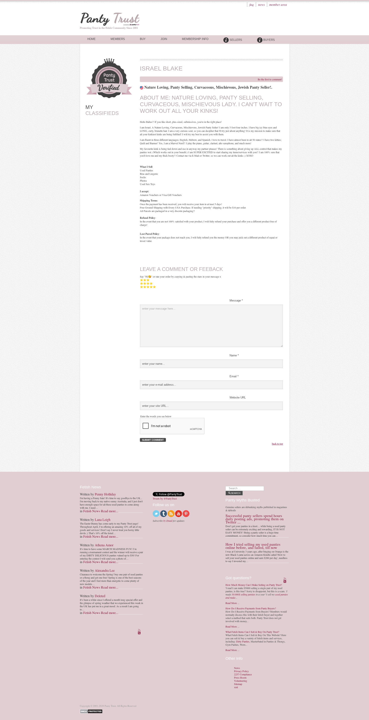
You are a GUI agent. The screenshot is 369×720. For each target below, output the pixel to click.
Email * (234, 376)
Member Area (278, 4)
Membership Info (195, 39)
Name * (234, 355)
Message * (236, 300)
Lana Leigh (102, 519)
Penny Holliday (105, 494)
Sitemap (238, 684)
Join (164, 39)
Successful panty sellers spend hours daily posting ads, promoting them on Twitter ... (255, 519)
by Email (168, 520)
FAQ (251, 4)
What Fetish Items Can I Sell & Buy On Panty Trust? (252, 631)
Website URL (238, 397)
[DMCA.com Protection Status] (92, 711)
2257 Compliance (243, 674)
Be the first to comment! (270, 79)
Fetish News (91, 511)
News (261, 4)
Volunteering (240, 680)
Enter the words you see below (155, 416)
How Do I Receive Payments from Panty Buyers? (251, 608)
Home (91, 39)
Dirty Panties (242, 641)
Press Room (240, 677)
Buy (143, 39)
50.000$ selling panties (243, 594)
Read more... (109, 511)
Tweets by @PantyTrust (165, 498)
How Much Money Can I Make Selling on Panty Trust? (254, 584)
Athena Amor (104, 545)
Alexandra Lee (105, 570)
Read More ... (232, 603)
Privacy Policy (241, 671)
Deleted (100, 596)
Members (118, 39)
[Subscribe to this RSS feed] (139, 630)
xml (236, 687)
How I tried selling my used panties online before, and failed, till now (253, 546)
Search (235, 493)
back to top (277, 443)
